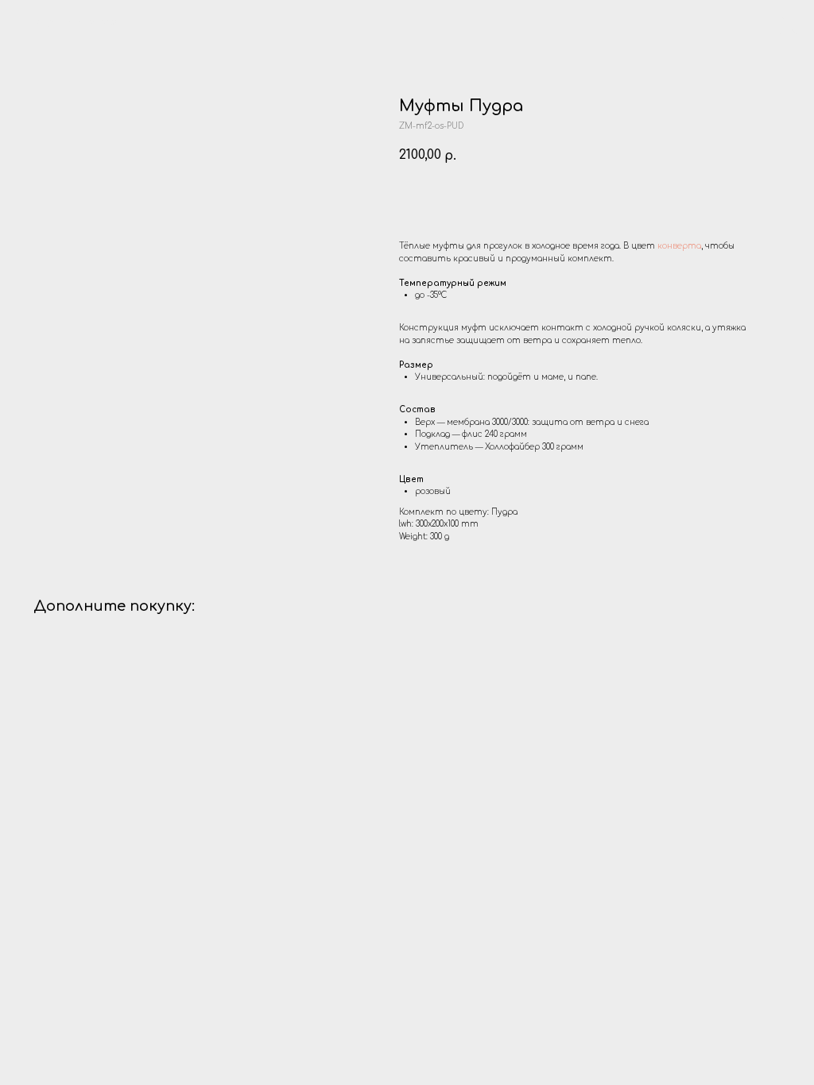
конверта (679, 245)
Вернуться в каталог (72, 21)
